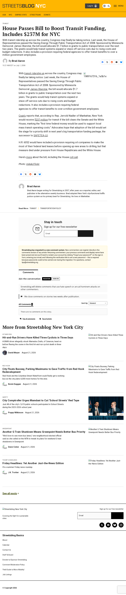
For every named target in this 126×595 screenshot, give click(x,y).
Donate (47, 15)
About (4, 540)
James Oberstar (38, 89)
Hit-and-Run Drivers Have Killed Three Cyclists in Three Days (37, 337)
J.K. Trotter (13, 472)
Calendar (5, 545)
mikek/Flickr (32, 164)
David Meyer (14, 352)
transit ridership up (34, 73)
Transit (5, 23)
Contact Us (6, 550)
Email (48, 234)
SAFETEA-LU (41, 135)
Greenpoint (7, 428)
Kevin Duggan (14, 384)
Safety (5, 397)
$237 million (41, 119)
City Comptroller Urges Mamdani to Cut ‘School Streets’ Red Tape (40, 400)
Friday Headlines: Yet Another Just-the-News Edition (33, 463)
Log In (90, 6)
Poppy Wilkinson (15, 412)
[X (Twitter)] (101, 525)
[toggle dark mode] (106, 6)
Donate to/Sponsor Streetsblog (14, 560)
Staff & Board (7, 555)
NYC (10, 15)
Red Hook (6, 366)
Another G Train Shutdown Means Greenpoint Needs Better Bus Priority (43, 431)
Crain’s (22, 115)
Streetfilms (35, 15)
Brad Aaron (18, 60)
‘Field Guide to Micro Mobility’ (13, 570)
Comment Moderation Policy (13, 565)
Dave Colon (13, 447)
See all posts (9, 493)
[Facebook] (108, 525)
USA (4, 15)
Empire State (21, 15)
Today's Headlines (9, 460)
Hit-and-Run (7, 334)
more (29, 157)
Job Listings (7, 575)
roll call (74, 157)
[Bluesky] (114, 525)
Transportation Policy (50, 208)
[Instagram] (121, 525)
